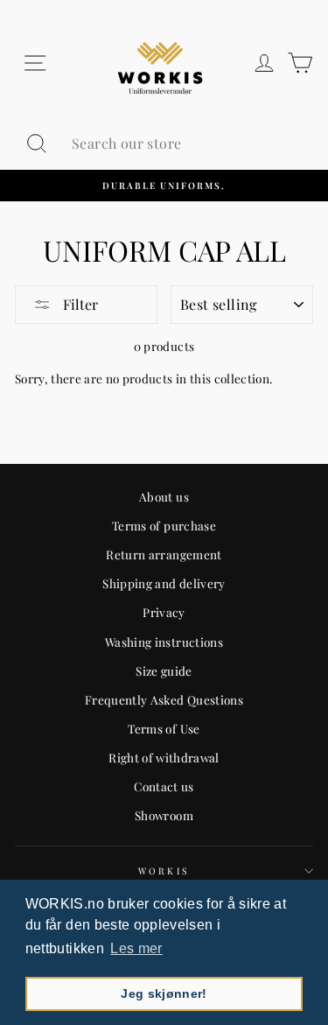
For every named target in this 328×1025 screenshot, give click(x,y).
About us (164, 496)
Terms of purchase (164, 525)
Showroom (164, 815)
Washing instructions (164, 641)
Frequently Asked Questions (164, 699)
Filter (78, 304)
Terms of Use (163, 728)
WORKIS (163, 871)
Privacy (164, 612)
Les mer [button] (136, 948)
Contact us (163, 786)
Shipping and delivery (163, 583)
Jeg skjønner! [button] (163, 993)
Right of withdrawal (163, 757)
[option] (164, 186)
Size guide (164, 670)
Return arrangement (163, 554)
